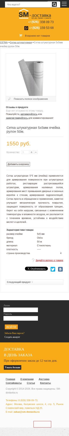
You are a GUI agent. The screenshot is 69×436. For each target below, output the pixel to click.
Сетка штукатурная (21, 42)
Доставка (44, 379)
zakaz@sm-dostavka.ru (26, 412)
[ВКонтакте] (60, 269)
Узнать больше (12, 367)
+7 (41, 27)
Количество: (13, 152)
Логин (7, 305)
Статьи (31, 383)
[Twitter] (53, 269)
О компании (27, 379)
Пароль (8, 314)
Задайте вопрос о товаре (49, 260)
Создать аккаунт (12, 337)
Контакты (45, 383)
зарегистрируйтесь (17, 118)
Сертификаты (14, 383)
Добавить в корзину (18, 164)
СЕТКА (4, 42)
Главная (10, 379)
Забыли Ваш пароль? (14, 333)
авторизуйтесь (29, 114)
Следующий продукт (19, 282)
